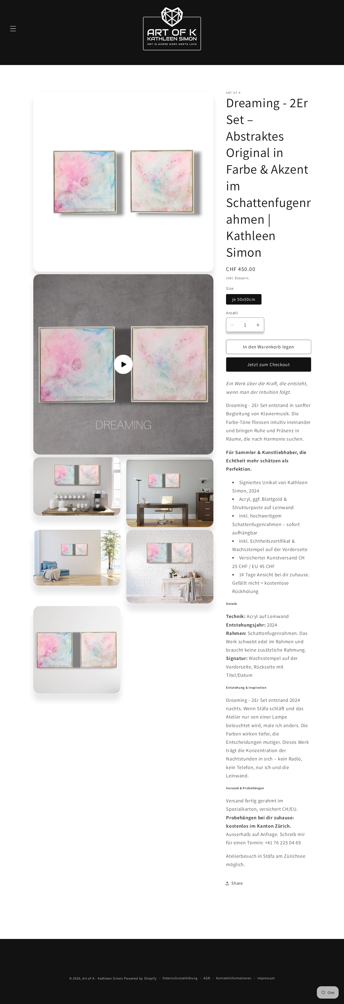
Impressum (266, 978)
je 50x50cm (243, 299)
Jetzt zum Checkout (268, 365)
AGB (206, 978)
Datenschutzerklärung (180, 978)
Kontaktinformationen (234, 978)
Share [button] (237, 883)
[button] (13, 28)
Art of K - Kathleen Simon (102, 978)
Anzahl (232, 312)
